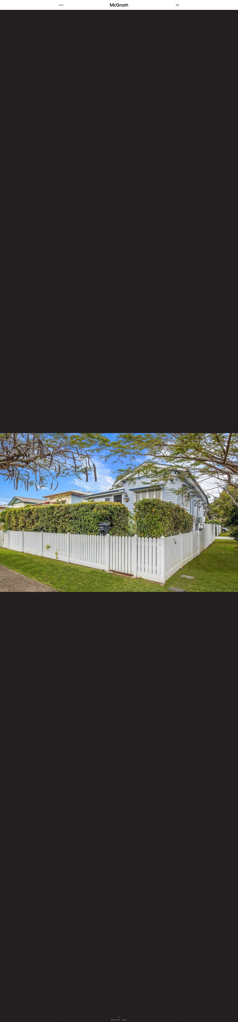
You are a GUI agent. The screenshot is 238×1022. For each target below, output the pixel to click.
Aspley (61, 5)
